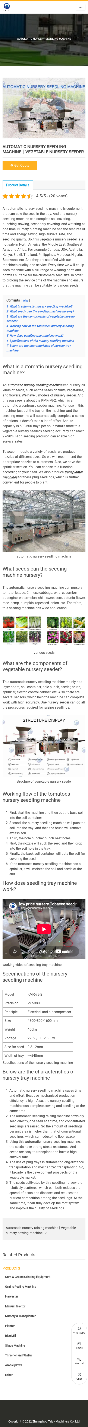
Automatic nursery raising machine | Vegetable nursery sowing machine (41, 1230)
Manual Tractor (15, 1306)
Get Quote (21, 165)
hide (25, 300)
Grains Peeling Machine (20, 1286)
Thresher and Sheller (18, 1355)
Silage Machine (15, 1345)
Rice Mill (10, 1335)
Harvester (11, 1296)
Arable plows (13, 1365)
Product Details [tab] (17, 185)
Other (9, 1375)
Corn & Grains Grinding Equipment (27, 1276)
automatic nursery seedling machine (34, 385)
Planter (10, 1326)
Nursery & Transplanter (20, 1316)
